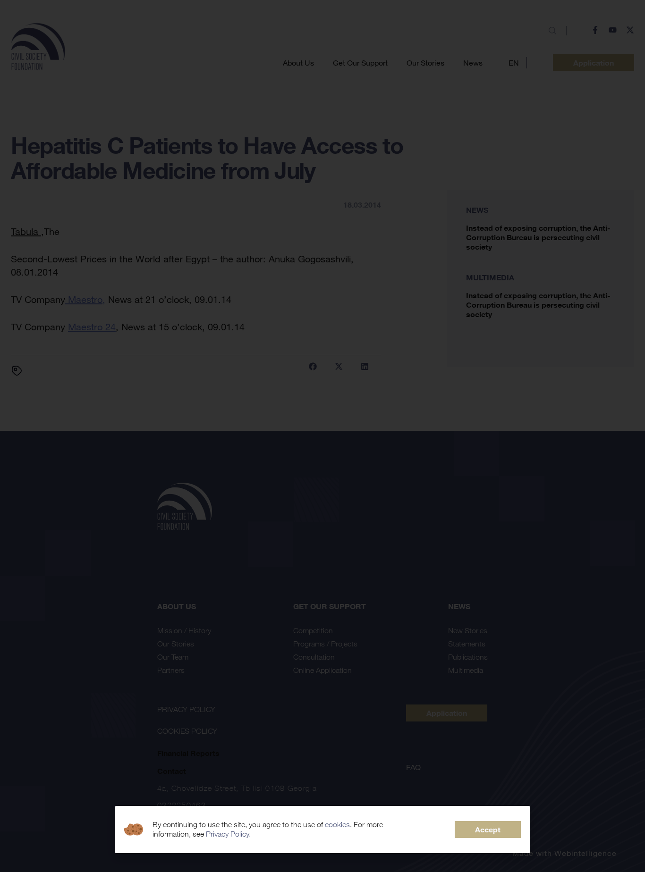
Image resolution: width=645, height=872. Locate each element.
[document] (322, 436)
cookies (337, 824)
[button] (488, 829)
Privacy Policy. (228, 834)
